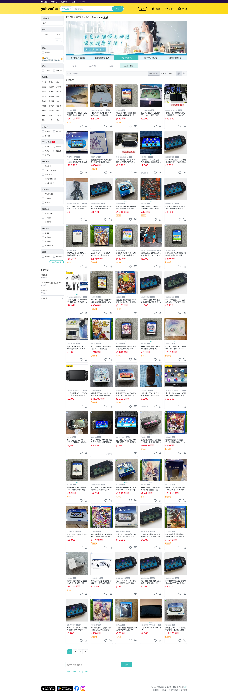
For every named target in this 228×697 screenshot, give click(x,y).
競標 (111, 65)
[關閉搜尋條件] (70, 8)
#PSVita (88, 671)
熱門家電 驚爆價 (175, 57)
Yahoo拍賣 (49, 9)
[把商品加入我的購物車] (85, 126)
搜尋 (126, 664)
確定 (57, 40)
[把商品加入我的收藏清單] (81, 126)
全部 (74, 65)
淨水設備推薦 (126, 57)
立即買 (92, 65)
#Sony (80, 671)
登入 (142, 9)
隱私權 (164, 690)
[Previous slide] (67, 96)
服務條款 (156, 690)
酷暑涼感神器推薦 (102, 57)
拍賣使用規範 (173, 690)
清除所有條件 (56, 262)
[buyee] (52, 59)
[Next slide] (86, 96)
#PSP (74, 671)
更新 (185, 687)
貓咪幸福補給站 (150, 57)
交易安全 (184, 690)
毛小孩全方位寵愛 (78, 57)
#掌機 (68, 671)
